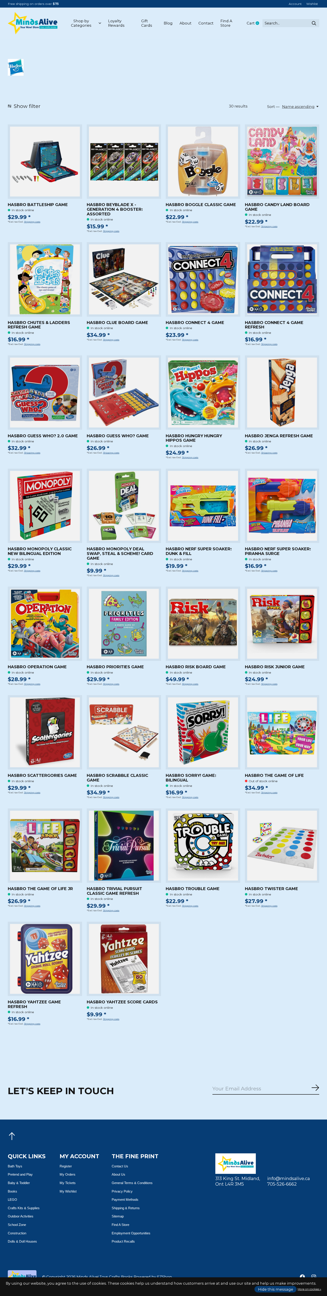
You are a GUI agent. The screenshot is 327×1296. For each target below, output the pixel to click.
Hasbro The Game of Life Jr (40, 888)
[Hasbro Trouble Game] (203, 845)
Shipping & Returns (126, 1208)
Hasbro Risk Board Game (196, 666)
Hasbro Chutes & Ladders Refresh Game (39, 325)
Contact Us (120, 1166)
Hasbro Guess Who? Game (118, 435)
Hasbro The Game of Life (274, 775)
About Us (118, 1174)
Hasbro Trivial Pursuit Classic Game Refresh (114, 891)
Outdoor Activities (20, 1216)
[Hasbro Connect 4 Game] (203, 279)
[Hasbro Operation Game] (45, 624)
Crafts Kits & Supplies (24, 1208)
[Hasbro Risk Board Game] (203, 624)
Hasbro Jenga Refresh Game (279, 435)
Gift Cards (146, 23)
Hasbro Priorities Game (115, 666)
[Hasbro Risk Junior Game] (282, 624)
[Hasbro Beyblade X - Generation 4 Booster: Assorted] (124, 161)
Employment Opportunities (131, 1233)
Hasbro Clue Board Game (117, 322)
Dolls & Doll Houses (22, 1241)
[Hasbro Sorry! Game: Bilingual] (203, 732)
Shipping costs (32, 221)
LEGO (12, 1199)
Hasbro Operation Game (37, 666)
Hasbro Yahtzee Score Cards (122, 1002)
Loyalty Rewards (116, 23)
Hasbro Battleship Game (38, 204)
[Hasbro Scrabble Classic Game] (124, 732)
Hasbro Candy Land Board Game (277, 207)
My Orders (67, 1174)
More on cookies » (309, 1289)
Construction (17, 1233)
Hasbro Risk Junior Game (275, 666)
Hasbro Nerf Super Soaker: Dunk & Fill (199, 551)
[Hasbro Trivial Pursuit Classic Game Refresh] (124, 845)
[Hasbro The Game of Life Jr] (45, 845)
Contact (206, 23)
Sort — (273, 106)
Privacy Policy (122, 1191)
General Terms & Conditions (132, 1183)
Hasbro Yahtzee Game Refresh (34, 1004)
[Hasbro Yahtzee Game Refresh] (45, 959)
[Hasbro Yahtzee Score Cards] (124, 959)
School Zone (17, 1225)
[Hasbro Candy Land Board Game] (282, 161)
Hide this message (275, 1289)
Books (12, 1191)
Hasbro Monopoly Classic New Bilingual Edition (40, 551)
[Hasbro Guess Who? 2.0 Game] (45, 392)
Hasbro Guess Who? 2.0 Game (43, 435)
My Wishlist (68, 1191)
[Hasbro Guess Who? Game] (124, 392)
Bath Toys (15, 1166)
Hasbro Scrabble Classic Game (117, 778)
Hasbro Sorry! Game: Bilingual (191, 778)
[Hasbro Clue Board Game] (124, 279)
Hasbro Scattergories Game (42, 775)
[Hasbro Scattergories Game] (45, 732)
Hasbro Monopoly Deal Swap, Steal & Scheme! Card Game (120, 554)
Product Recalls (123, 1241)
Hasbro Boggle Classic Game (201, 204)
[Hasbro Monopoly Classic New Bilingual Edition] (45, 506)
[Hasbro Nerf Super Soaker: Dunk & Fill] (203, 506)
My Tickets (68, 1183)
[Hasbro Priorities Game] (124, 624)
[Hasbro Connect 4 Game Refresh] (282, 279)
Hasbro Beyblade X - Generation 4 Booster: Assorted (115, 209)
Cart (254, 23)
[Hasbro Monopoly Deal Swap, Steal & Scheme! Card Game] (124, 506)
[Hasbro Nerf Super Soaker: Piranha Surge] (282, 506)
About (186, 23)
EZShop (164, 1277)
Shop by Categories (81, 23)
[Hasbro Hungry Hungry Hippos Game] (203, 392)
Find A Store (226, 23)
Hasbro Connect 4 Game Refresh (274, 325)
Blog (168, 23)
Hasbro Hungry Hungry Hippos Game (194, 438)
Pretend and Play (20, 1174)
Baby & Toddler (19, 1183)
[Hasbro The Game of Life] (282, 732)
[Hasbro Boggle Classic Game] (203, 161)
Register (66, 1166)
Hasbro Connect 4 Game (195, 322)
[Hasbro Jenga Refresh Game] (282, 392)
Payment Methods (125, 1199)
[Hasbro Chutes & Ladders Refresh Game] (45, 279)
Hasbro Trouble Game (193, 888)
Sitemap (118, 1216)
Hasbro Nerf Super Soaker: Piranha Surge (278, 551)
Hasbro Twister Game (271, 888)
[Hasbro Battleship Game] (45, 161)
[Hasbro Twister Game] (282, 845)
